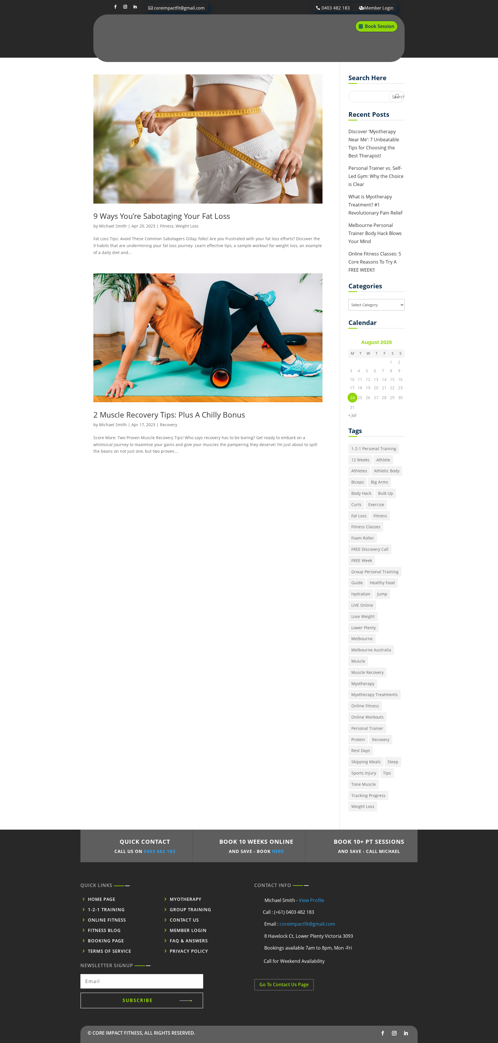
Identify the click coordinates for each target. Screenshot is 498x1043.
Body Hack (361, 493)
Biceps (357, 482)
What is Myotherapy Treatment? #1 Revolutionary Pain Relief (375, 204)
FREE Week (361, 560)
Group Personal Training (375, 571)
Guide (357, 582)
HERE (278, 851)
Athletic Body (386, 470)
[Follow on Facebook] (115, 7)
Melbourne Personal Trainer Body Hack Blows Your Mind (375, 233)
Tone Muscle (363, 784)
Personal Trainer (367, 728)
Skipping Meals (366, 761)
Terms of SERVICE (109, 951)
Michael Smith (113, 226)
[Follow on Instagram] (125, 7)
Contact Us (241, 48)
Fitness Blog (319, 26)
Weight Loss (187, 226)
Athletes (359, 470)
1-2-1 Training (106, 909)
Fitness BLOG (104, 930)
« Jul (352, 415)
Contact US (184, 920)
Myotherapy (187, 26)
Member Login (378, 8)
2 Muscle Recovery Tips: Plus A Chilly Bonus (169, 414)
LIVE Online (362, 605)
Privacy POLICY (189, 951)
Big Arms (379, 482)
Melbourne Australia (371, 650)
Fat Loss (359, 515)
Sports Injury (363, 773)
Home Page (101, 899)
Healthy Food (382, 582)
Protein (358, 739)
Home (155, 26)
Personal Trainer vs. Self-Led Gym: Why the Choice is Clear (375, 176)
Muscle (358, 661)
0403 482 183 (336, 8)
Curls (356, 504)
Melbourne (362, 638)
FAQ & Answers (189, 941)
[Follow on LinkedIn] (135, 7)
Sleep (393, 761)
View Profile (311, 900)
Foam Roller (362, 538)
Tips (387, 773)
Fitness (166, 226)
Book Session (379, 26)
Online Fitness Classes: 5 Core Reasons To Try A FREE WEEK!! (374, 262)
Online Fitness (279, 26)
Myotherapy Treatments (374, 694)
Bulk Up (385, 493)
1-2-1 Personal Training (373, 448)
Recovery (168, 424)
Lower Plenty (363, 627)
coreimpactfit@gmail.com (179, 8)
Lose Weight (363, 616)
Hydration (360, 594)
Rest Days (360, 750)
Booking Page (106, 941)
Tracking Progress (368, 795)
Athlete (383, 460)
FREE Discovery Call (369, 549)
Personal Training (232, 26)
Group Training (190, 909)
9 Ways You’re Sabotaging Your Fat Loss (161, 216)
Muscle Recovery (367, 672)
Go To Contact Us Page (284, 984)
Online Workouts (367, 717)
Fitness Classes (365, 526)
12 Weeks (360, 460)
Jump (382, 594)
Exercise (376, 504)
